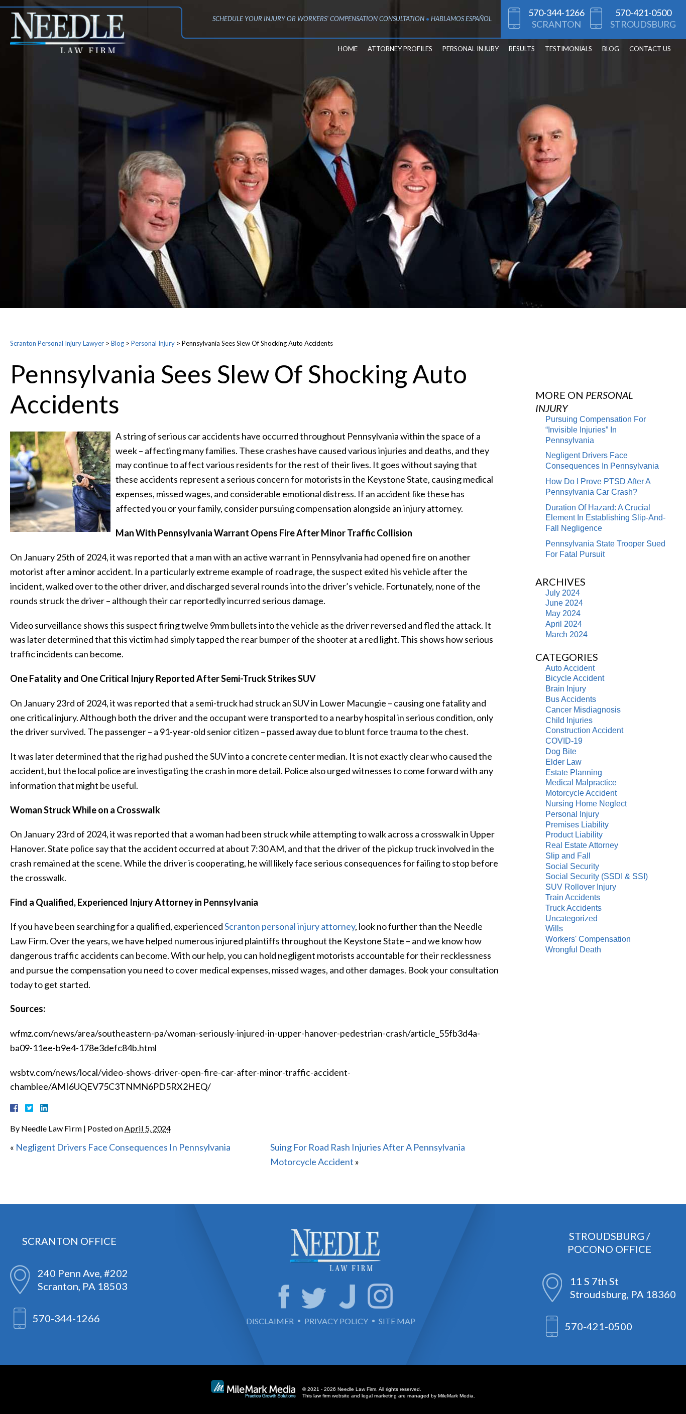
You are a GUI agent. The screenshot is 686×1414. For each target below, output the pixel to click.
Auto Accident (570, 668)
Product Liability (574, 834)
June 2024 (564, 603)
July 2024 (562, 593)
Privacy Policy (336, 1321)
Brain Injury (565, 688)
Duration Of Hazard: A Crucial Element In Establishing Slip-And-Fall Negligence (605, 518)
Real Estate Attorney (581, 845)
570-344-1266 (556, 12)
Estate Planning (573, 772)
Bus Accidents (570, 699)
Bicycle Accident (574, 678)
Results (522, 49)
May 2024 (563, 613)
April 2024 (563, 624)
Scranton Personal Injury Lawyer (57, 343)
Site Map (397, 1321)
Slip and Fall (568, 856)
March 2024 (566, 634)
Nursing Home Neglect (586, 803)
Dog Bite (561, 751)
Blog (610, 49)
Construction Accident (584, 730)
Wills (554, 928)
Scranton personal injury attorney (289, 926)
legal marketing (379, 1395)
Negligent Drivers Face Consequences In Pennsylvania (123, 1147)
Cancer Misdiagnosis (583, 709)
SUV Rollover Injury (580, 887)
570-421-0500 (643, 12)
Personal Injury (470, 49)
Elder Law (563, 762)
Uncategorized (571, 918)
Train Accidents (572, 897)
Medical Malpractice (581, 782)
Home (348, 49)
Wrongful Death (573, 949)
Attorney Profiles (400, 49)
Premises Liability (577, 824)
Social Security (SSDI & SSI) (596, 876)
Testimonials (568, 49)
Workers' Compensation (588, 939)
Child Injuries (569, 720)
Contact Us (650, 49)
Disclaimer (270, 1321)
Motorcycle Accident (581, 793)
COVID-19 (564, 741)
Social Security (572, 866)
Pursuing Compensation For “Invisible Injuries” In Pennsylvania (595, 430)
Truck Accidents (573, 908)
